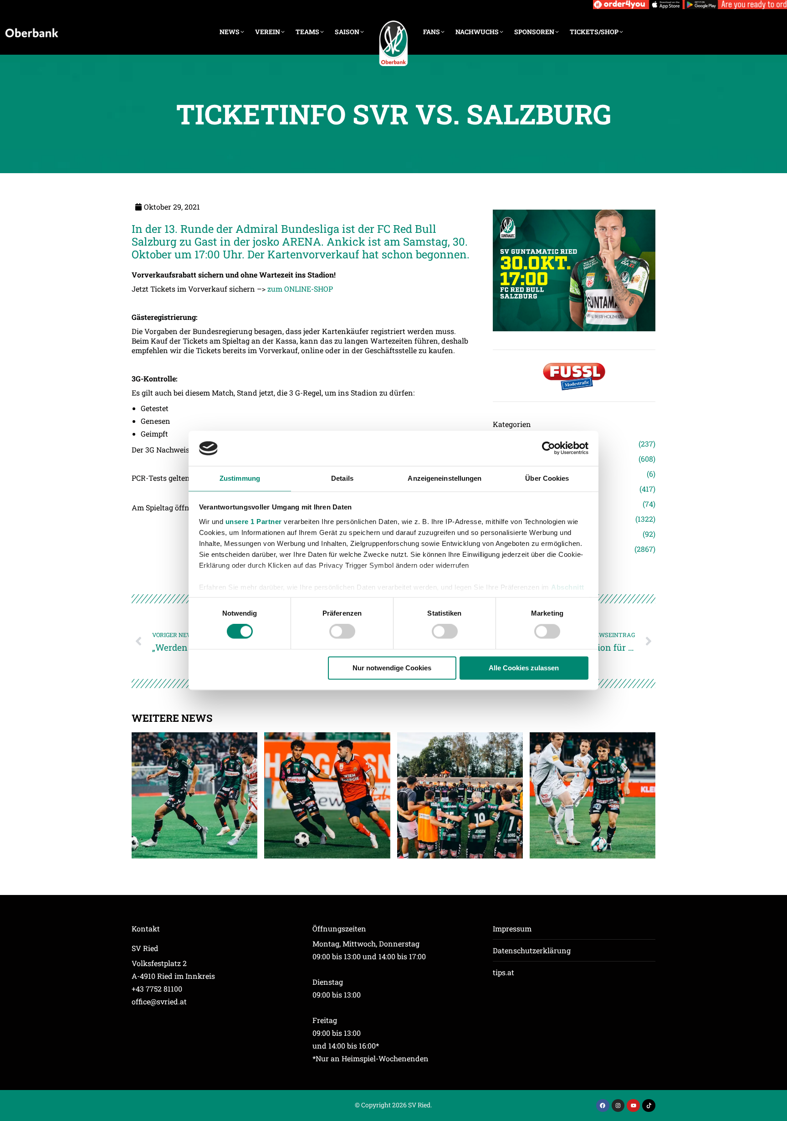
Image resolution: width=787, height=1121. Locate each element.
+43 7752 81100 (157, 988)
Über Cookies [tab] (547, 478)
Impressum (512, 928)
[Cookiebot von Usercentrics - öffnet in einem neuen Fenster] (548, 448)
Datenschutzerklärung (532, 950)
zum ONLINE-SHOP (300, 288)
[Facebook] (602, 1105)
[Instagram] (618, 1105)
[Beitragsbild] (194, 795)
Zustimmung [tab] (240, 478)
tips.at (503, 972)
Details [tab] (342, 478)
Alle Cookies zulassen (524, 668)
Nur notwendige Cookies (392, 668)
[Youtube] (633, 1105)
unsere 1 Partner (253, 521)
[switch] (342, 631)
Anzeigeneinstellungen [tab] (444, 478)
